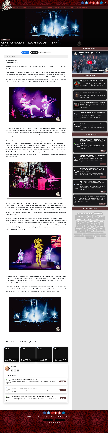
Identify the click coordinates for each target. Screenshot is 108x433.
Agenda (89, 219)
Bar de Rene (90, 234)
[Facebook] (15, 370)
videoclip (89, 232)
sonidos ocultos (93, 221)
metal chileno (100, 226)
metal (101, 221)
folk (82, 236)
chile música (83, 230)
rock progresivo (78, 234)
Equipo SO (13, 56)
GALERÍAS (71, 7)
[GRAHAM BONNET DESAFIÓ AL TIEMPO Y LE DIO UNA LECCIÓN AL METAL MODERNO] (8, 398)
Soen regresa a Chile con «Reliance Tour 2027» (43, 361)
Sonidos (101, 216)
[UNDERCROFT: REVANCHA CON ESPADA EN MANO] (8, 381)
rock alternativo (89, 236)
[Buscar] (105, 3)
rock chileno (80, 224)
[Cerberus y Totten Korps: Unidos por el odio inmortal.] (8, 390)
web (89, 216)
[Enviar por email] (41, 52)
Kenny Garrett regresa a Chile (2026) (26, 361)
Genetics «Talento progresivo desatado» (29, 42)
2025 (94, 228)
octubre (97, 234)
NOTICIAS (17, 7)
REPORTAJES (28, 7)
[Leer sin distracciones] (49, 52)
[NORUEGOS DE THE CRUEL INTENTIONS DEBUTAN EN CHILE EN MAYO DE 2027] (77, 159)
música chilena (80, 219)
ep (85, 224)
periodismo (98, 214)
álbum (101, 232)
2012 (97, 224)
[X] (12, 370)
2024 (88, 238)
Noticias (79, 221)
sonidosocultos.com (85, 214)
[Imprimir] (45, 52)
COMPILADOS (82, 7)
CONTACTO (48, 420)
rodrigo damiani (101, 230)
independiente (81, 216)
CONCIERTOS (40, 7)
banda (92, 226)
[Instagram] (18, 370)
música (87, 226)
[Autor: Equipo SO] (7, 368)
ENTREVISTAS (60, 7)
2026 (85, 234)
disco (78, 226)
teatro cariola (101, 228)
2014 (90, 230)
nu (82, 226)
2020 (92, 238)
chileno (103, 236)
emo (85, 228)
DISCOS (50, 7)
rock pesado (79, 228)
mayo (83, 232)
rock (85, 221)
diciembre (77, 236)
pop (94, 230)
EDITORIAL (60, 420)
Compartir (26, 52)
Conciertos (5, 39)
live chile (91, 224)
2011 (89, 228)
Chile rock (103, 234)
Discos (77, 230)
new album (95, 232)
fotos (79, 232)
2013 (102, 224)
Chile (95, 216)
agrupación (97, 236)
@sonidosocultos (99, 219)
